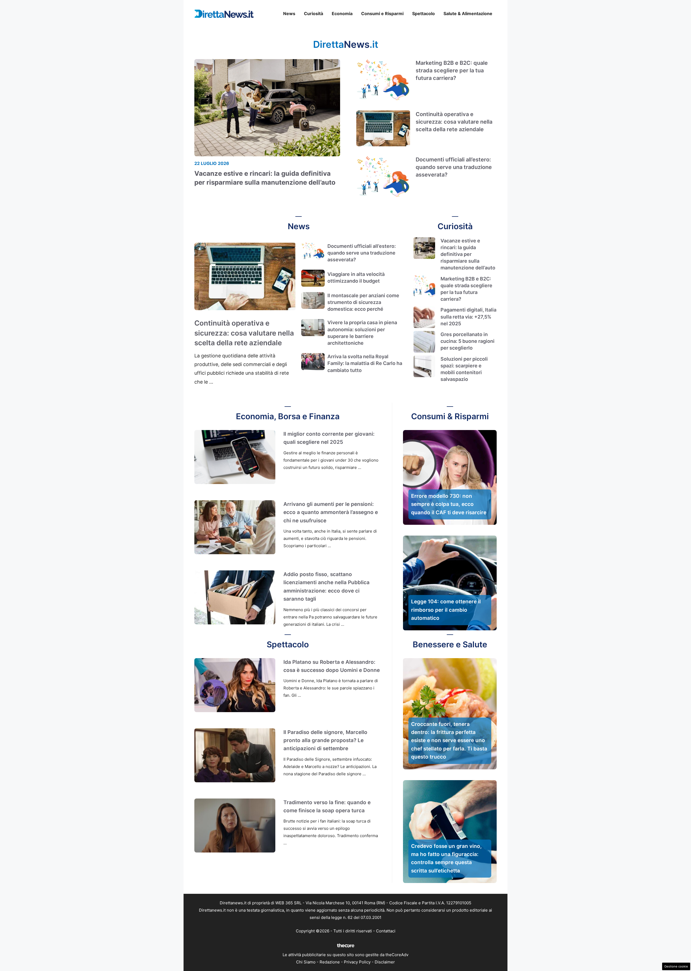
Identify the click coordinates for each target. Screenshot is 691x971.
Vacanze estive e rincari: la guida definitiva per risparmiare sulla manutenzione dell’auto (468, 254)
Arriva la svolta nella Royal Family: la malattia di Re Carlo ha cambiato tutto (364, 363)
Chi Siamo (306, 962)
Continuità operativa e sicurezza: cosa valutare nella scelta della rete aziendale (454, 122)
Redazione (330, 962)
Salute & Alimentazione (467, 13)
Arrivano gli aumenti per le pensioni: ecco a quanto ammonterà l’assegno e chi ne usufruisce (330, 512)
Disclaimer (385, 962)
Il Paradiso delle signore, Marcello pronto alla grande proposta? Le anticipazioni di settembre (325, 740)
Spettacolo (423, 13)
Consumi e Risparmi (382, 13)
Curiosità (313, 13)
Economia (342, 13)
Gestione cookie (676, 966)
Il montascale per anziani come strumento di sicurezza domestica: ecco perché (363, 302)
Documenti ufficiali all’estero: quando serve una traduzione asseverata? (454, 167)
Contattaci (385, 930)
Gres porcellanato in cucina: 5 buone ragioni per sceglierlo (467, 341)
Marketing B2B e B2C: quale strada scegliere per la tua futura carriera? (452, 70)
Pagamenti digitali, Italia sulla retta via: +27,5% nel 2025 (468, 316)
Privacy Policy (357, 962)
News (289, 13)
